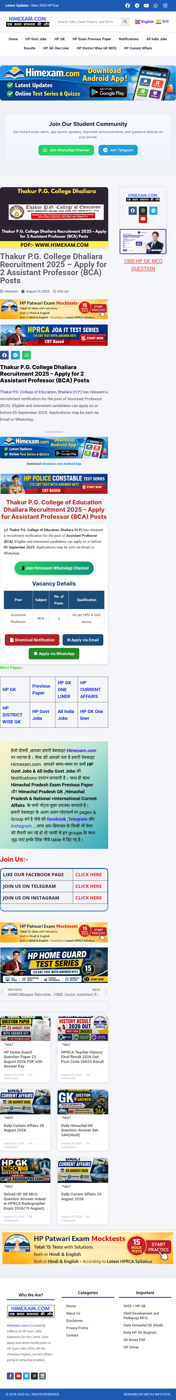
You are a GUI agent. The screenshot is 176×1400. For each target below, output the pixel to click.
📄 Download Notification (32, 640)
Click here (88, 874)
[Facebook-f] (10, 1376)
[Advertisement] (143, 533)
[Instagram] (165, 5)
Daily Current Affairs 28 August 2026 (24, 1127)
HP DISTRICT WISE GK (12, 714)
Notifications (129, 39)
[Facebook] (127, 5)
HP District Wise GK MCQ (96, 48)
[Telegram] (137, 5)
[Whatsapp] (155, 5)
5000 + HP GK (135, 1306)
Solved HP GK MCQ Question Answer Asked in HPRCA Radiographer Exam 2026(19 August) (25, 1201)
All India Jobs (156, 39)
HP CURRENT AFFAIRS (90, 689)
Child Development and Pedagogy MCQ (141, 1315)
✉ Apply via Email (83, 640)
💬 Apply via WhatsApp (54, 653)
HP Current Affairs (138, 48)
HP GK (60, 39)
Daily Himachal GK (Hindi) (143, 1325)
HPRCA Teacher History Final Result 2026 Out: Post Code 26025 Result (82, 1057)
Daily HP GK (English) (140, 1333)
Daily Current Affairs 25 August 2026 (81, 1196)
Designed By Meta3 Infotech (147, 1394)
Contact (72, 1335)
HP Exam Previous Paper (92, 39)
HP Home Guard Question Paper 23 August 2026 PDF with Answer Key (23, 1059)
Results (30, 48)
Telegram (77, 819)
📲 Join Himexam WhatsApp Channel (54, 568)
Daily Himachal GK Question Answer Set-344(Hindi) (80, 1130)
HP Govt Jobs (36, 39)
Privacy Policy (77, 1328)
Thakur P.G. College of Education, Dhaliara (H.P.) (41, 392)
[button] (4, 355)
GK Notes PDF (135, 1340)
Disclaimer (74, 1321)
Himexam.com (81, 750)
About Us (73, 1313)
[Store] (42, 1376)
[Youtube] (146, 5)
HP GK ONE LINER (64, 689)
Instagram (21, 826)
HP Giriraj (131, 1347)
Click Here (88, 898)
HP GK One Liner (56, 48)
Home (13, 39)
